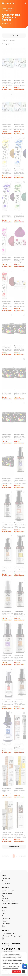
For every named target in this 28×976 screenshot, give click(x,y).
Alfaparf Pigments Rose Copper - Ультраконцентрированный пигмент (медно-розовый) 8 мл (20, 747)
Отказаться (16, 972)
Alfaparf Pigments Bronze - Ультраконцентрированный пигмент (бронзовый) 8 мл (8, 792)
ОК (23, 972)
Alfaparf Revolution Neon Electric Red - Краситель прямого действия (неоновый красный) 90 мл (7, 438)
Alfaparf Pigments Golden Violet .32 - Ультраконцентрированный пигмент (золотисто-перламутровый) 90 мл (20, 703)
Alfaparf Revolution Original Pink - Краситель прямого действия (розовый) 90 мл (7, 261)
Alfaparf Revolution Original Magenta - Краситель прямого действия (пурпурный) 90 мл (19, 261)
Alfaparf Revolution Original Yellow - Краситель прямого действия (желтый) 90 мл (7, 172)
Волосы (4, 911)
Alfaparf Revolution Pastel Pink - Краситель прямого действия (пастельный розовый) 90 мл (7, 84)
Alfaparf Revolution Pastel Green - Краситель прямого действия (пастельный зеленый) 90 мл (19, 84)
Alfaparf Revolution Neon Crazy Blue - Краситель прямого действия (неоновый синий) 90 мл (7, 393)
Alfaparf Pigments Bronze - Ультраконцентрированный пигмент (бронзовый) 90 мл (8, 570)
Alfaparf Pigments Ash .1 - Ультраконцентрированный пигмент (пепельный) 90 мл (8, 747)
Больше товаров (14, 846)
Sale (3, 926)
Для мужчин (6, 918)
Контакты (5, 898)
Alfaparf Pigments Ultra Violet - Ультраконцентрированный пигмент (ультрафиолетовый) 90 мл (20, 482)
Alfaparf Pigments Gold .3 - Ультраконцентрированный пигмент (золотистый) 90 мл (20, 570)
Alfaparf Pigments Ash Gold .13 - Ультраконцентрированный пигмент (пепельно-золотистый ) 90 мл (8, 615)
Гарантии (5, 896)
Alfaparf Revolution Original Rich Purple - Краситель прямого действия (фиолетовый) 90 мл (7, 216)
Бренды (4, 881)
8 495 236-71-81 (11, 949)
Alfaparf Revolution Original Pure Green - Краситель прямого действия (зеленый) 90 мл (20, 216)
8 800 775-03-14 (11, 943)
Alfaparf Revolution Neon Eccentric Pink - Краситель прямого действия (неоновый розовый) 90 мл (7, 349)
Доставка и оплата (8, 891)
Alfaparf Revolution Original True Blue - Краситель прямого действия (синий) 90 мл (20, 172)
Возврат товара (7, 893)
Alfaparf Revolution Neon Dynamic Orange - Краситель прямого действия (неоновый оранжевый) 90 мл (20, 438)
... (10, 856)
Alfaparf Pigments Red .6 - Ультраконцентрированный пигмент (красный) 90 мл (8, 703)
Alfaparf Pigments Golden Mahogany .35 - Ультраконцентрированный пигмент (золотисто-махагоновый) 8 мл (20, 836)
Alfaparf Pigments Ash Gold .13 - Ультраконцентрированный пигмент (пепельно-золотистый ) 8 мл (8, 836)
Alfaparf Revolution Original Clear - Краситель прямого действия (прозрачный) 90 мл (20, 305)
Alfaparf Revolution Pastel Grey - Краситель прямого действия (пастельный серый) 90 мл (7, 128)
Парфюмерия (6, 923)
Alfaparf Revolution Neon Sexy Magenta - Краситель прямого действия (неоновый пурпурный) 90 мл (19, 349)
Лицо (3, 913)
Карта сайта (6, 883)
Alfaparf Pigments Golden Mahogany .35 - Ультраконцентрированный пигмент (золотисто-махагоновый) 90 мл (20, 615)
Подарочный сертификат (10, 903)
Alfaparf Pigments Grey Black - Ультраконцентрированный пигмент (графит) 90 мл (8, 526)
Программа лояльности (10, 901)
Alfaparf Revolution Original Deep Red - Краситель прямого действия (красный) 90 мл (7, 305)
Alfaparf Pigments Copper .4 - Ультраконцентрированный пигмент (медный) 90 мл (20, 659)
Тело (3, 916)
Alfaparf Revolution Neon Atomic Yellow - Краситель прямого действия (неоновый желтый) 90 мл (7, 482)
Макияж (4, 921)
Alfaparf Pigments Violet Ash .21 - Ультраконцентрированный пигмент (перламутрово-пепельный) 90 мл (8, 659)
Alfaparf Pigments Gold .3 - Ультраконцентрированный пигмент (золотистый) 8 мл (20, 792)
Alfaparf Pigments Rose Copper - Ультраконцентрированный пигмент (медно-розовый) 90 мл (20, 526)
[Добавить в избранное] (11, 50)
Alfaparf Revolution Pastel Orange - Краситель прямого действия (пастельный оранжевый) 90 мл (19, 128)
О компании (6, 878)
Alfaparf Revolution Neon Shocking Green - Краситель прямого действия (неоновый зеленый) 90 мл (20, 393)
